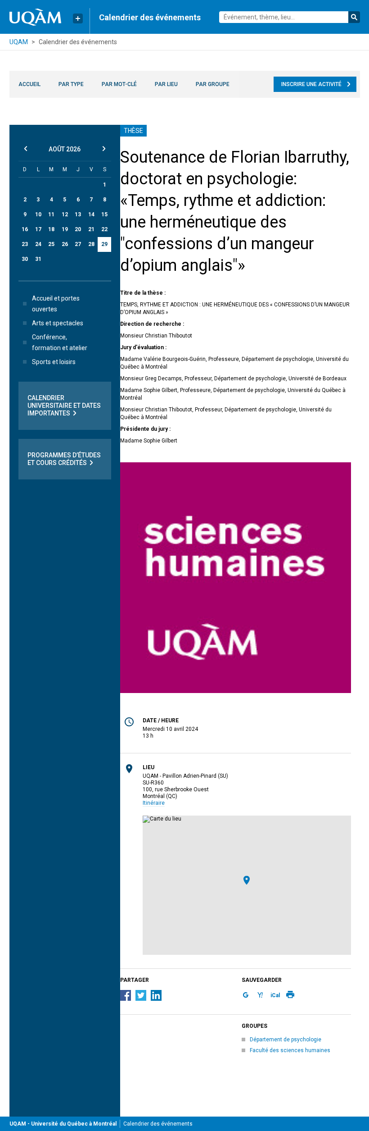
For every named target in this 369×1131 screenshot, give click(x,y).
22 (104, 229)
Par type (71, 84)
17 (38, 229)
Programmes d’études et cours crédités (64, 458)
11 (51, 214)
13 (78, 214)
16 (25, 229)
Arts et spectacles (57, 323)
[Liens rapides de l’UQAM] (78, 18)
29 (104, 244)
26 (65, 244)
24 (38, 244)
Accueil (29, 84)
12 (65, 214)
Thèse (133, 130)
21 (91, 229)
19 (65, 229)
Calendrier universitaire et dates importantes (64, 405)
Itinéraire (154, 803)
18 (51, 229)
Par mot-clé (119, 84)
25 (51, 244)
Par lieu (166, 84)
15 (104, 214)
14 (91, 214)
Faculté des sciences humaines (290, 1050)
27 (78, 244)
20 (78, 229)
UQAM (18, 42)
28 (91, 244)
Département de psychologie (285, 1039)
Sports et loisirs (54, 361)
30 (25, 259)
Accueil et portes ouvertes (56, 304)
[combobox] (289, 17)
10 (38, 214)
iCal (275, 995)
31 (38, 259)
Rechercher (354, 17)
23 (25, 244)
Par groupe (213, 84)
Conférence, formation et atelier (59, 342)
